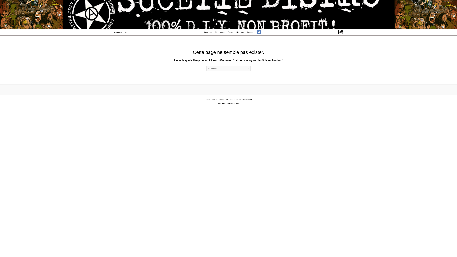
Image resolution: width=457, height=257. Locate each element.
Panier (230, 32)
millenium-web (246, 99)
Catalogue (208, 32)
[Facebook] (259, 32)
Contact (250, 32)
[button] (126, 32)
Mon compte (220, 32)
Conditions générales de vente (228, 103)
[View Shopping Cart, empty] (340, 32)
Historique (240, 32)
